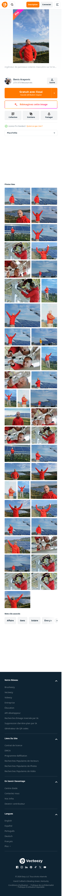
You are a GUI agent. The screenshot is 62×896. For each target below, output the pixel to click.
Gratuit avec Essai (31, 93)
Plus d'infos (12, 133)
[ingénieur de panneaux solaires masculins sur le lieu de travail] (17, 196)
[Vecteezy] (4, 4)
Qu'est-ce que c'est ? (35, 126)
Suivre (52, 82)
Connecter (46, 4)
